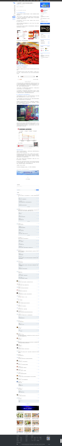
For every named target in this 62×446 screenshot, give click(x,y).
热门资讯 (26, 437)
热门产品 (26, 438)
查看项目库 (48, 46)
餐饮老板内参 (18, 4)
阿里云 (22, 444)
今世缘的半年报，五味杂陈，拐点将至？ (35, 432)
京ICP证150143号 (35, 445)
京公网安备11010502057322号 (40, 445)
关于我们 (21, 438)
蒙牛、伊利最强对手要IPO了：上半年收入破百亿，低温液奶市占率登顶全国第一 (27, 418)
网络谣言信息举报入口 (19, 442)
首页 (14, 5)
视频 (14, 10)
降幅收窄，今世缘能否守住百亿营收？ (20, 432)
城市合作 (17, 437)
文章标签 (26, 439)
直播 (14, 9)
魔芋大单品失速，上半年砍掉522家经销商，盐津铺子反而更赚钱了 (35, 418)
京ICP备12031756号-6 (32, 445)
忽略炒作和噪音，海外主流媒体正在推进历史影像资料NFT (45, 55)
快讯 (14, 6)
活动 (14, 13)
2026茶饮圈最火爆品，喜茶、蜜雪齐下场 (20, 418)
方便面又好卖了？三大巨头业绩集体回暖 (35, 425)
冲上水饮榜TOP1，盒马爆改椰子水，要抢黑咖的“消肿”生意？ (27, 425)
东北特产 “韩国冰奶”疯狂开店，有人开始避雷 (45, 19)
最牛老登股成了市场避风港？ (20, 425)
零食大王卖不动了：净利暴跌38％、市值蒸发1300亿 (27, 432)
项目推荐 (17, 438)
